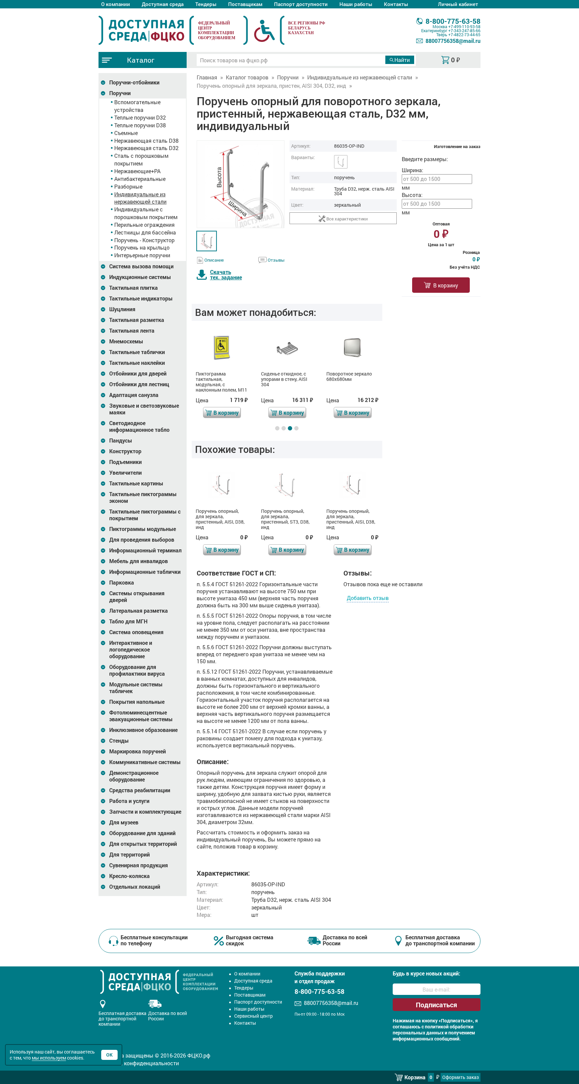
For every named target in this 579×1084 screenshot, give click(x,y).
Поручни (120, 93)
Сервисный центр (253, 1016)
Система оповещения (136, 632)
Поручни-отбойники (134, 82)
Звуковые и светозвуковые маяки (144, 409)
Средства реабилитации (139, 790)
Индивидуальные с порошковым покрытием (146, 213)
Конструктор (125, 451)
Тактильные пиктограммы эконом (143, 497)
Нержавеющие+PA (137, 171)
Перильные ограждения (144, 224)
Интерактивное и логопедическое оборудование (130, 649)
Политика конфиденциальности (139, 1063)
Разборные (128, 186)
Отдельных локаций (134, 886)
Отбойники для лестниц (139, 384)
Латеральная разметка (138, 610)
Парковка (121, 582)
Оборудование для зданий (142, 833)
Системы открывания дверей (137, 596)
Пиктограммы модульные (142, 529)
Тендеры (205, 4)
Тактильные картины (136, 483)
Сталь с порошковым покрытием (141, 159)
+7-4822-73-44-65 (464, 34)
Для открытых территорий (143, 843)
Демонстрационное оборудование (133, 776)
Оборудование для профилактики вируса (137, 670)
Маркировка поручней (137, 751)
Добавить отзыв (368, 597)
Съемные (126, 132)
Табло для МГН (128, 621)
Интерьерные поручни (142, 255)
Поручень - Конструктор (144, 240)
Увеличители (125, 472)
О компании (115, 4)
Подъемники (125, 462)
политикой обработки (449, 1027)
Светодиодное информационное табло (139, 426)
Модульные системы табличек (136, 687)
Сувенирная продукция (138, 865)
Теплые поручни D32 (140, 117)
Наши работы (355, 4)
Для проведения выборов (141, 539)
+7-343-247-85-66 (464, 30)
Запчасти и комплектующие (145, 811)
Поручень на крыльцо (142, 247)
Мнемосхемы (126, 341)
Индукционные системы (140, 277)
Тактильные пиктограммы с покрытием (145, 515)
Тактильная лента (131, 330)
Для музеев (123, 822)
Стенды (119, 740)
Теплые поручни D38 (140, 125)
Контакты (396, 4)
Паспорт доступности (301, 4)
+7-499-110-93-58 (464, 26)
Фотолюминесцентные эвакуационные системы (141, 716)
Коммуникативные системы (145, 762)
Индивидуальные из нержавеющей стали (140, 198)
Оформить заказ (460, 1077)
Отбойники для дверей (138, 373)
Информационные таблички (145, 571)
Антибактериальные (140, 178)
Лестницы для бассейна (145, 232)
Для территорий (129, 854)
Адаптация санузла (133, 395)
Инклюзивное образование (143, 730)
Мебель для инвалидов (138, 561)
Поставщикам (245, 4)
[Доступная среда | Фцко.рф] (146, 30)
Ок (109, 1055)
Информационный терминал (145, 550)
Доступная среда (163, 4)
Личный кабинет (458, 4)
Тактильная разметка (136, 320)
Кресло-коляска (129, 876)
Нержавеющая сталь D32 (146, 147)
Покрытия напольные (137, 701)
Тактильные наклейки (137, 362)
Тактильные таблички (137, 352)
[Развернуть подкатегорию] (103, 82)
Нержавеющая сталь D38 (146, 140)
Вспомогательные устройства (137, 105)
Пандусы (120, 440)
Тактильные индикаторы (141, 298)
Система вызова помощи (141, 266)
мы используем (49, 1058)
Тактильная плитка (133, 287)
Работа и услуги (129, 801)
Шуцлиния (122, 309)
